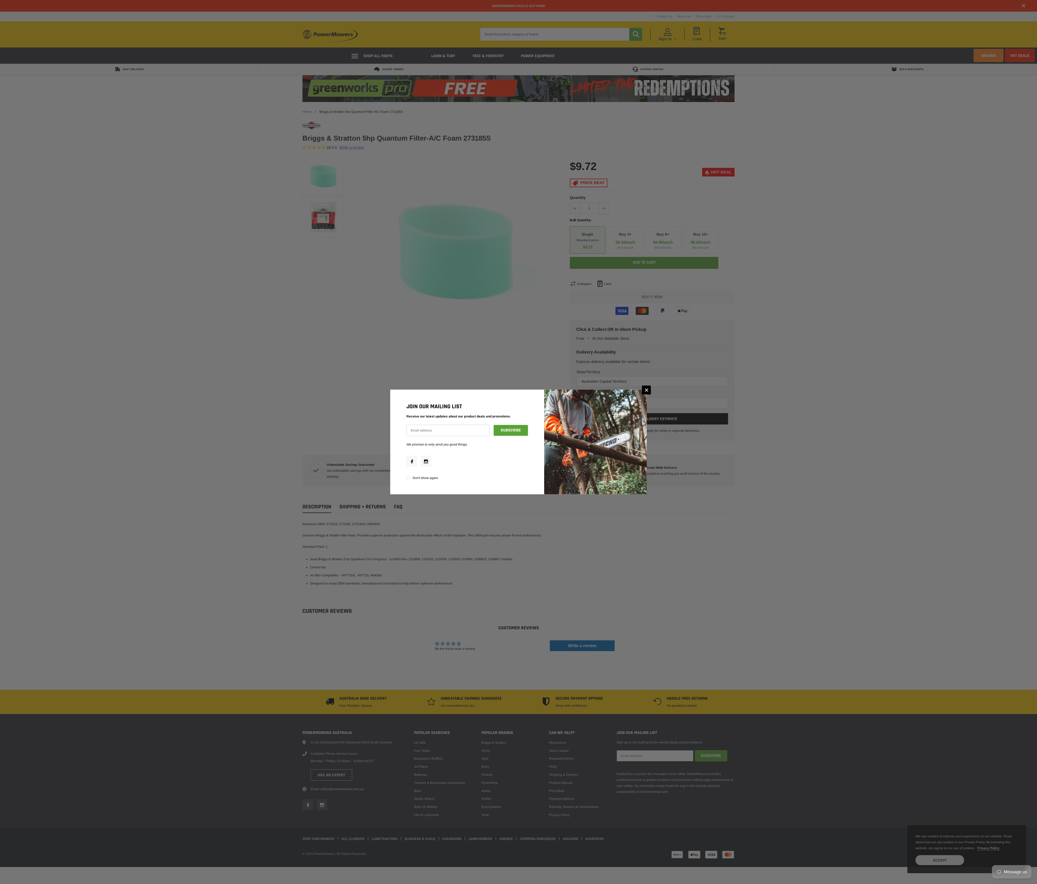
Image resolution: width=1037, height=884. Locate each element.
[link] (411, 461)
